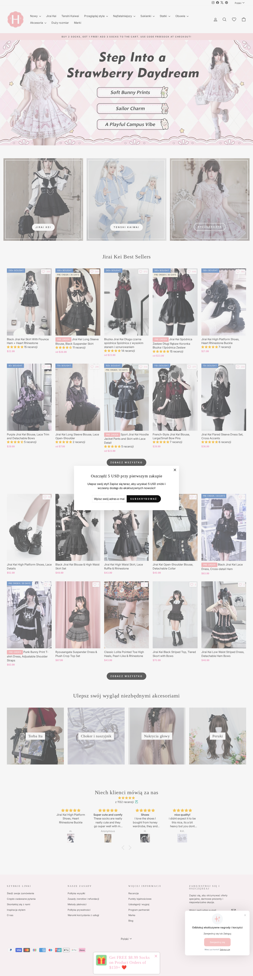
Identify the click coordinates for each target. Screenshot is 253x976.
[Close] (156, 956)
